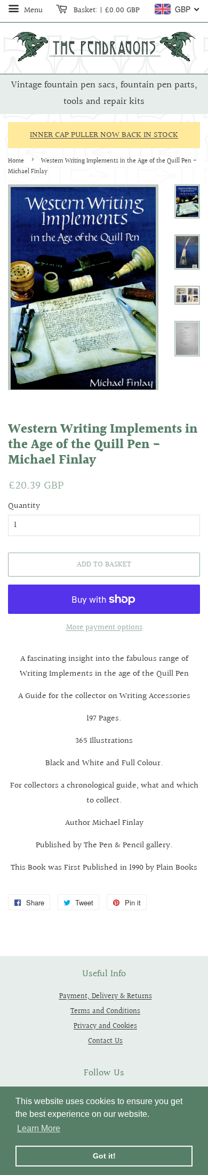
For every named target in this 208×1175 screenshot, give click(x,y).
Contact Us (105, 1041)
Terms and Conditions (105, 1011)
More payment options (104, 627)
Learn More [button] (38, 1128)
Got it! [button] (104, 1156)
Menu (32, 10)
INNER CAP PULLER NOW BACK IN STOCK (104, 135)
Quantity (24, 506)
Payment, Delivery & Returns (105, 996)
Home (16, 161)
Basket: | (105, 10)
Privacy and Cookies (105, 1026)
